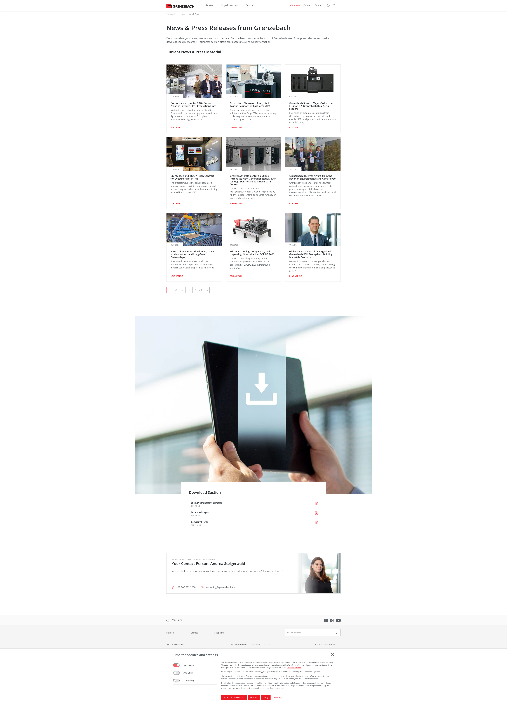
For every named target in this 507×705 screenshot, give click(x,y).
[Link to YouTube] (338, 620)
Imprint (266, 644)
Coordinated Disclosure (238, 644)
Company (295, 5)
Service (249, 5)
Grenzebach (170, 14)
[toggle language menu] (328, 5)
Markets (209, 5)
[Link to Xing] (332, 620)
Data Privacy (255, 644)
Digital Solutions (229, 5)
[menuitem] (209, 5)
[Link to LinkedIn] (326, 620)
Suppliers (219, 632)
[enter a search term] (337, 632)
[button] (334, 5)
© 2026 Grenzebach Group (325, 644)
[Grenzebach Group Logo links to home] (180, 5)
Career (307, 5)
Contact (319, 5)
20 (200, 289)
